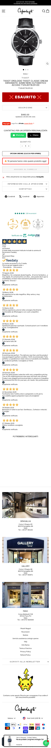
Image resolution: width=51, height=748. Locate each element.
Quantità (25, 142)
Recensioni (25, 632)
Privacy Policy (25, 652)
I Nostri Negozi (25, 628)
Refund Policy (25, 655)
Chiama (35, 135)
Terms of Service (25, 648)
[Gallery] (25, 550)
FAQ (25, 642)
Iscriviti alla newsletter (25, 662)
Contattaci (25, 189)
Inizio (25, 74)
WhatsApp (20, 135)
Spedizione (19, 116)
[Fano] (25, 595)
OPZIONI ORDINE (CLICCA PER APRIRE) (25, 153)
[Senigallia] (25, 505)
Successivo (17, 267)
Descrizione (25, 108)
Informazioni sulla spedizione (25, 184)
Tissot (25, 78)
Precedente (7, 267)
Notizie (25, 635)
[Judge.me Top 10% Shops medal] (39, 224)
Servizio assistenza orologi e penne (25, 638)
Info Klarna (25, 645)
